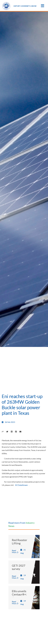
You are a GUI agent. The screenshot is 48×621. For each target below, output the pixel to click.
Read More (14, 551)
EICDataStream (21, 485)
